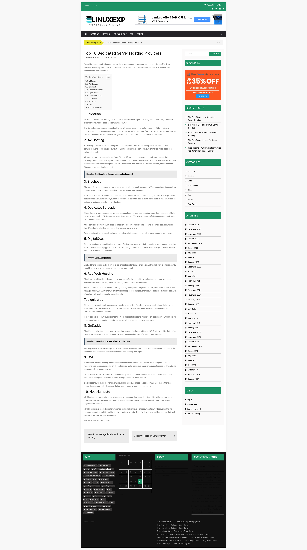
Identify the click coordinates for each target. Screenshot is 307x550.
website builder (91, 509)
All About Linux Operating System (187, 522)
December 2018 (194, 332)
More (102, 420)
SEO (131, 34)
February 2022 (194, 281)
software (95, 499)
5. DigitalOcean (93, 93)
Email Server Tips (163, 544)
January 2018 (193, 379)
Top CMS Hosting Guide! (183, 544)
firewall (88, 482)
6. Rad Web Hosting (94, 96)
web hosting (106, 506)
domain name (109, 476)
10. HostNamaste (95, 107)
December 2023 (194, 229)
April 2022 (192, 271)
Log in (189, 400)
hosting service (109, 486)
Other (140, 34)
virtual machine (101, 503)
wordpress (89, 513)
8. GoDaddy (91, 101)
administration (90, 466)
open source (100, 489)
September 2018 (195, 346)
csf (94, 469)
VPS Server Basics (164, 522)
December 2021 (194, 290)
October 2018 (193, 342)
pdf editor (89, 492)
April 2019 (192, 314)
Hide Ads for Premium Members (171, 471)
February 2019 (194, 323)
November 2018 (194, 337)
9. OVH (89, 104)
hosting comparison (92, 486)
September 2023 (195, 243)
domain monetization (93, 476)
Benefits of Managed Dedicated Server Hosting (106, 436)
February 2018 (194, 374)
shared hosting (100, 496)
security (110, 492)
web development (91, 506)
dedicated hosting (106, 469)
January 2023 (193, 262)
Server (108, 420)
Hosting (106, 34)
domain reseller (91, 479)
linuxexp (113, 57)
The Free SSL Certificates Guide (169, 540)
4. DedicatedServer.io (95, 90)
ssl (104, 499)
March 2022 (193, 276)
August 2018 (193, 351)
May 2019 (192, 309)
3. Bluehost (91, 87)
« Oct (121, 495)
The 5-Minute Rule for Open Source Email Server (175, 531)
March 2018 (193, 370)
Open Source (120, 34)
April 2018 (192, 365)
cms (87, 469)
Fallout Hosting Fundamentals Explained (172, 537)
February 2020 (194, 299)
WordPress (192, 204)
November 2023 (194, 234)
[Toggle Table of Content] (107, 77)
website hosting (105, 509)
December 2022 (194, 267)
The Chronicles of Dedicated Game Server (173, 525)
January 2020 (193, 304)
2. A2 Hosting (92, 84)
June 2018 (192, 360)
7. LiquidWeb (92, 99)
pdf (110, 489)
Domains (94, 34)
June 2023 (192, 257)
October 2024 (193, 225)
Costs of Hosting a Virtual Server (150, 436)
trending (88, 503)
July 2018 (192, 356)
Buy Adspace (163, 466)
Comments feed (194, 409)
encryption (104, 479)
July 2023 (192, 253)
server (88, 496)
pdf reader (100, 492)
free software (106, 482)
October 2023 (193, 239)
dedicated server (91, 472)
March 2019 (193, 318)
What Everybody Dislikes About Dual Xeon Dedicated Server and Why (183, 534)
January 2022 (193, 285)
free (96, 482)
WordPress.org (193, 414)
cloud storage (104, 466)
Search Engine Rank (192, 540)
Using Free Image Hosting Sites (202, 537)
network (88, 489)
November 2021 (194, 295)
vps (112, 503)
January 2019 (193, 328)
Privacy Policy (164, 476)
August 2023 (193, 248)
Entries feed (192, 404)
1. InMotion (91, 81)
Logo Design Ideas (210, 540)
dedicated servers (108, 472)
